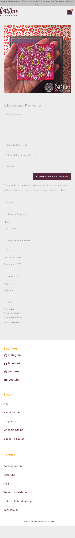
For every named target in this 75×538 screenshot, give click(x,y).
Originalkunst (12, 421)
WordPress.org (12, 322)
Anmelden (9, 309)
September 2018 (12, 264)
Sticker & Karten (14, 438)
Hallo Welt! (10, 229)
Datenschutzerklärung (17, 501)
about (7, 222)
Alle (5, 403)
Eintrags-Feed (11, 313)
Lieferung (9, 474)
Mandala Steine (13, 429)
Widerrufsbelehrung (15, 492)
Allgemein (9, 284)
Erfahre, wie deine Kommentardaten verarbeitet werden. (34, 190)
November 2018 (12, 258)
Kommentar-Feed (13, 317)
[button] (45, 11)
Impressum (10, 509)
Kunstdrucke (11, 412)
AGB (6, 483)
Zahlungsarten (12, 466)
